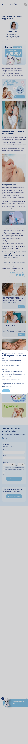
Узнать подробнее (7, 386)
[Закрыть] (25, 352)
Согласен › (6, 390)
